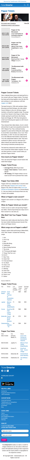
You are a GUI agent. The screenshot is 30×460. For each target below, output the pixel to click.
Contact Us (4, 391)
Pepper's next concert (16, 185)
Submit (4, 440)
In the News (4, 405)
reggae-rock (4, 103)
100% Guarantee (5, 394)
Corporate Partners (6, 400)
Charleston (4, 323)
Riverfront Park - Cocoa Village (10, 311)
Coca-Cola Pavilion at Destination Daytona (23, 338)
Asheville (3, 316)
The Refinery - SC (9, 325)
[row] (15, 34)
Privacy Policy (4, 415)
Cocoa (3, 309)
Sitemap (3, 419)
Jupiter (3, 302)
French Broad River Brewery (9, 319)
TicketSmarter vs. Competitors (9, 402)
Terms (3, 413)
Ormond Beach (3, 292)
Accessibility (4, 418)
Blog (2, 407)
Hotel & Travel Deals (6, 403)
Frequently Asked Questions (8, 392)
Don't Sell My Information (7, 416)
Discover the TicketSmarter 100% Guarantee (15, 1)
